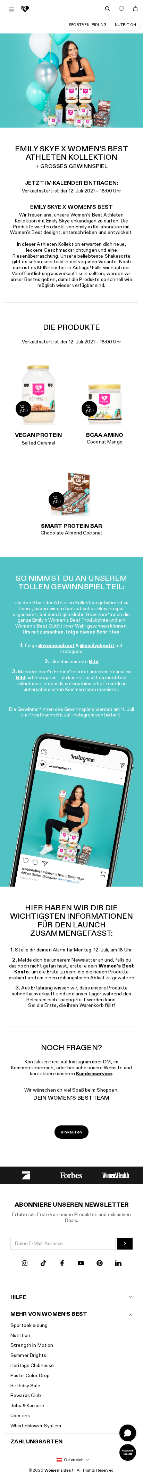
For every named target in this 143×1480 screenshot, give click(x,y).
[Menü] (11, 9)
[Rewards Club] (127, 1452)
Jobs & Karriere (27, 1405)
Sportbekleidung (88, 25)
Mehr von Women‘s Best (48, 1314)
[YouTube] (81, 1264)
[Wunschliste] (121, 9)
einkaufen (71, 1132)
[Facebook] (62, 1264)
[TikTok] (43, 1264)
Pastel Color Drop (30, 1375)
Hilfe (18, 1297)
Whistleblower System (35, 1425)
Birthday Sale (25, 1385)
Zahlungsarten (36, 1441)
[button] (71, 1460)
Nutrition (125, 25)
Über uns (20, 1415)
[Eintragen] (125, 1244)
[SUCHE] (107, 9)
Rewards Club (25, 1395)
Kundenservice (94, 1073)
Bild (94, 661)
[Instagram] (25, 1264)
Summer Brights (28, 1355)
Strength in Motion (31, 1345)
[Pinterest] (99, 1264)
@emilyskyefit (97, 645)
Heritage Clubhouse (32, 1365)
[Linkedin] (118, 1264)
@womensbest (56, 645)
